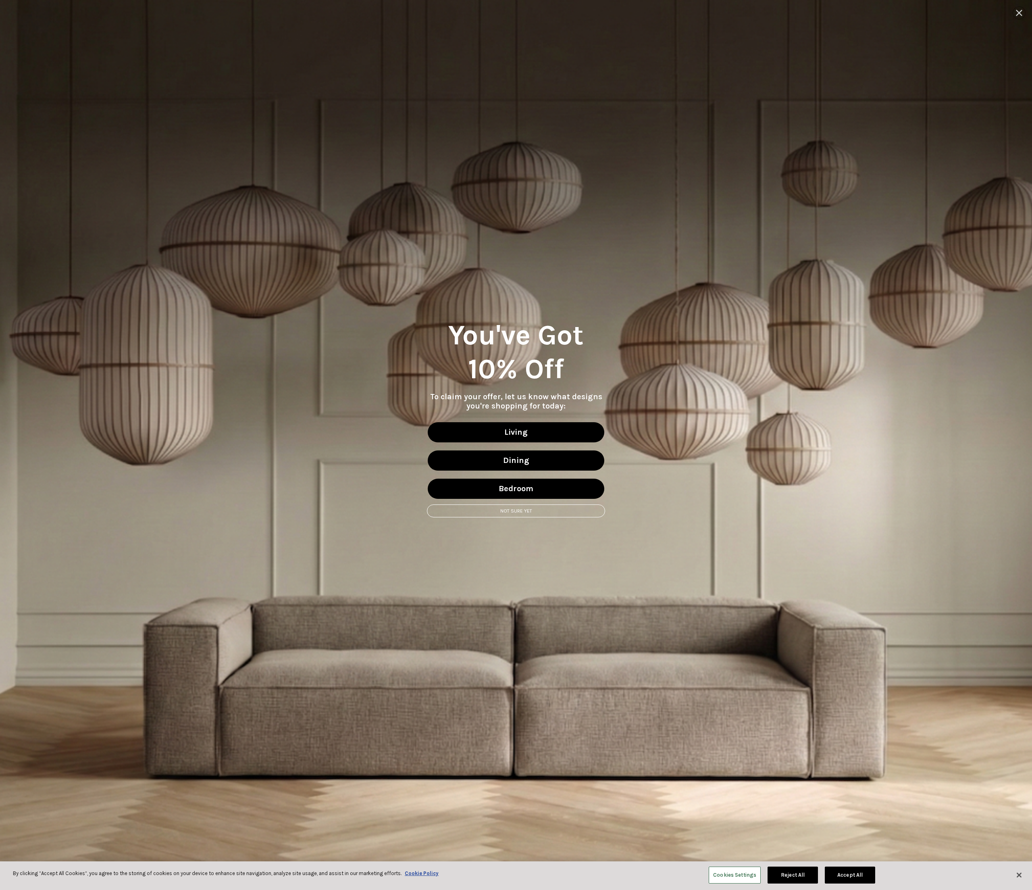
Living (516, 432)
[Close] (1019, 875)
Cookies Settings (734, 875)
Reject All (793, 875)
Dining (516, 460)
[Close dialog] (1019, 12)
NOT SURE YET (516, 511)
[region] (516, 875)
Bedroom (516, 488)
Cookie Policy (422, 873)
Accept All (850, 875)
